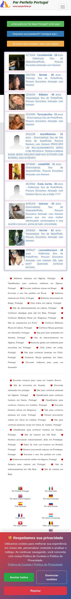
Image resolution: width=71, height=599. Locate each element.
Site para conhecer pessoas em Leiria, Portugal (35, 412)
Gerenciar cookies (51, 577)
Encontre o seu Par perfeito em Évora (27, 293)
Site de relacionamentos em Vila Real (35, 466)
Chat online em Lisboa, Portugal (45, 303)
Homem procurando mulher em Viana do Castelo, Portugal (35, 417)
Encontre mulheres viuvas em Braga (39, 288)
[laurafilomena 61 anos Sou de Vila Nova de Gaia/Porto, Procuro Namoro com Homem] (17, 141)
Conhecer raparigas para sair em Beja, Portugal (32, 313)
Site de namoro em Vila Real (39, 435)
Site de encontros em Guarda (28, 385)
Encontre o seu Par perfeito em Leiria (42, 454)
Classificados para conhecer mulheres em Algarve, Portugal (35, 285)
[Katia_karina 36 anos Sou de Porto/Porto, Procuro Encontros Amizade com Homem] (17, 191)
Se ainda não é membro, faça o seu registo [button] (36, 43)
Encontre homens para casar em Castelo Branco (36, 380)
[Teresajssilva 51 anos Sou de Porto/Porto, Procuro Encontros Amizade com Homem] (17, 122)
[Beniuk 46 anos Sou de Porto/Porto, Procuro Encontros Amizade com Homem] (17, 82)
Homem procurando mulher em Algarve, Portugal (34, 459)
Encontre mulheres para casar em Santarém (35, 364)
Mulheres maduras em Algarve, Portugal (33, 278)
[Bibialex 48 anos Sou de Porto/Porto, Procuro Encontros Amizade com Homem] (17, 102)
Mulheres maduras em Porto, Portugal (35, 295)
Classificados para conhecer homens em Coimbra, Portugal (35, 402)
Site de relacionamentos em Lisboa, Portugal (34, 308)
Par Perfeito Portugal (30, 2)
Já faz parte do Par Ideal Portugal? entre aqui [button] (35, 23)
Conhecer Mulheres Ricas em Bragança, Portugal (32, 318)
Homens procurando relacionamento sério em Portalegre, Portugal (35, 442)
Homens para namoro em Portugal (26, 464)
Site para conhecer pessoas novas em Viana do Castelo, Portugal (35, 422)
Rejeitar (35, 590)
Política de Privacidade (48, 564)
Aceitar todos (19, 577)
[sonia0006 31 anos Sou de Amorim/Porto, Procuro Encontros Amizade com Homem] (17, 171)
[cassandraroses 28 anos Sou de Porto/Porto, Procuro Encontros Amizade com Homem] (17, 257)
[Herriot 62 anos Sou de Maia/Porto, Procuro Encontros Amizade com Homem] (17, 238)
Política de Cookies (20, 564)
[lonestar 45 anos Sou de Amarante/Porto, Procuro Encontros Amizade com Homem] (17, 211)
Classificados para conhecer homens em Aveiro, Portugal (35, 397)
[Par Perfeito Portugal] (5, 4)
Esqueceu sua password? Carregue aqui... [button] (35, 33)
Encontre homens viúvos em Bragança (35, 407)
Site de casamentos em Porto (22, 323)
